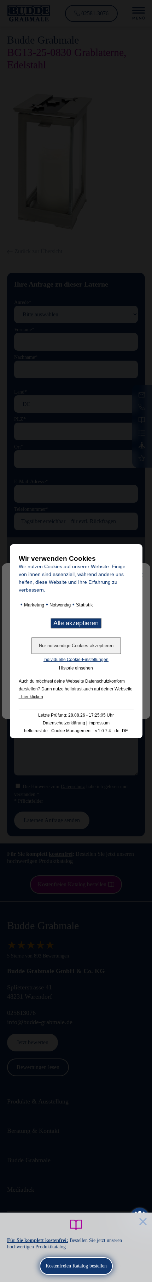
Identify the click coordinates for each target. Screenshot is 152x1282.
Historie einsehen (76, 668)
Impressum (99, 723)
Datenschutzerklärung (64, 723)
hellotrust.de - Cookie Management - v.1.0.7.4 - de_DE (76, 730)
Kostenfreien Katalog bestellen (76, 1266)
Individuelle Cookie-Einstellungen (76, 659)
